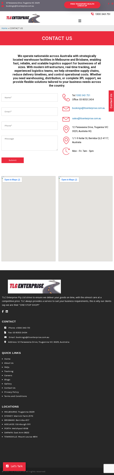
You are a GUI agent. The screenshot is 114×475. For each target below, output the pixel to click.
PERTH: (7, 428)
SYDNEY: (9, 416)
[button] (79, 21)
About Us (9, 363)
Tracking (8, 371)
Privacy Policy (11, 392)
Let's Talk (16, 466)
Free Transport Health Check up (82, 5)
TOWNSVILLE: (11, 436)
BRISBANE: (9, 420)
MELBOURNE (10, 411)
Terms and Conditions (15, 396)
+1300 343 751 (23, 327)
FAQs (6, 367)
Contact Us (9, 388)
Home (4, 28)
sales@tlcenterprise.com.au (86, 118)
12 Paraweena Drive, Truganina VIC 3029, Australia (43, 342)
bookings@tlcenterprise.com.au (88, 108)
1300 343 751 (83, 95)
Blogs (7, 379)
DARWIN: (8, 432)
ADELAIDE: (9, 424)
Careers (8, 375)
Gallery (8, 383)
